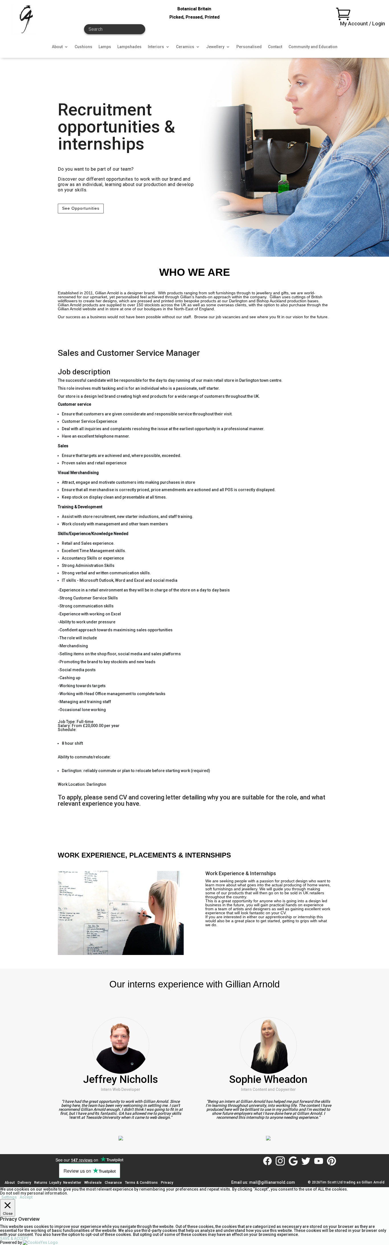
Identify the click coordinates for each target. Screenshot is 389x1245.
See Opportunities (80, 208)
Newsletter (72, 1183)
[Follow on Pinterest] (331, 1161)
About (57, 47)
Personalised (249, 47)
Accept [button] (26, 1197)
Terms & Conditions (141, 1183)
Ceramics (185, 47)
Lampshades (129, 47)
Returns (41, 1183)
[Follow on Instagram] (280, 1161)
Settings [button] (9, 1197)
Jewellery (215, 47)
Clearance (113, 1183)
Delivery (24, 1183)
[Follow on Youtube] (318, 1161)
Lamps (105, 47)
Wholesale (92, 1183)
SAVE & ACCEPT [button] (14, 1238)
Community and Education (312, 47)
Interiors (156, 47)
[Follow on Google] (293, 1161)
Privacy (167, 1183)
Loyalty (55, 1183)
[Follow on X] (305, 1161)
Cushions (83, 47)
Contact (275, 47)
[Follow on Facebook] (267, 1161)
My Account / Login (362, 23)
